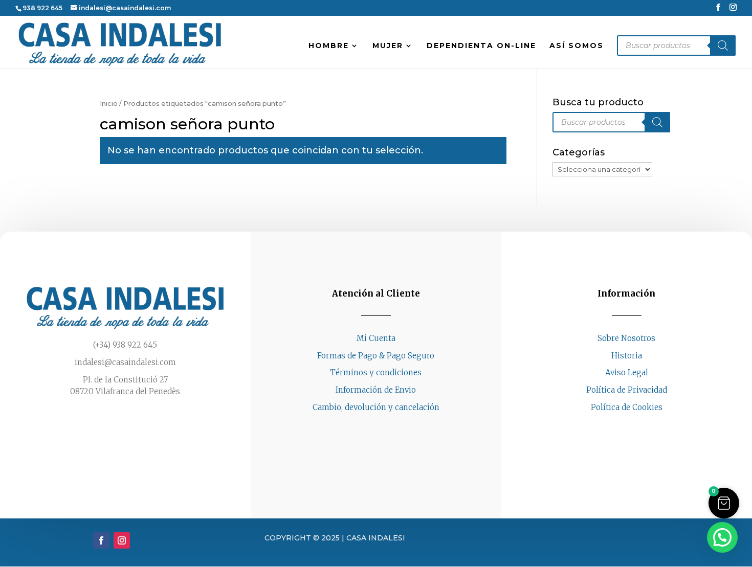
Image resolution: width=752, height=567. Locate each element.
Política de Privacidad (626, 390)
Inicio (109, 103)
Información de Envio (376, 390)
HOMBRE (328, 46)
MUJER (387, 46)
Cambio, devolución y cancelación (376, 407)
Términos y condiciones (376, 372)
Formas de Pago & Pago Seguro (375, 355)
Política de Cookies (626, 407)
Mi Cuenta (376, 338)
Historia (626, 355)
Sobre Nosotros (626, 338)
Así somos (576, 46)
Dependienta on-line (481, 46)
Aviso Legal (626, 372)
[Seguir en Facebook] (616, 427)
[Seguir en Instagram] (637, 427)
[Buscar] (723, 45)
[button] (724, 503)
